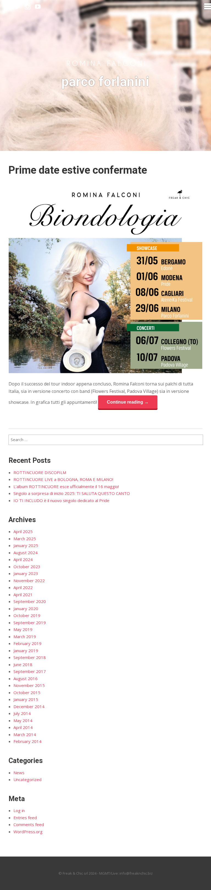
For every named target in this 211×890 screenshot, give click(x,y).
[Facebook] (7, 7)
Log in (19, 810)
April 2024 (23, 559)
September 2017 (29, 671)
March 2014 (24, 734)
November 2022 (29, 580)
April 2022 (23, 587)
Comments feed (28, 824)
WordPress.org (28, 831)
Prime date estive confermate (78, 170)
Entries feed (25, 817)
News (18, 772)
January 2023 (25, 573)
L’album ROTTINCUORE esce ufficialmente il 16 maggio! (66, 486)
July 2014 (22, 713)
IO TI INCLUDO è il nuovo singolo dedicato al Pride (61, 500)
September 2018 (29, 657)
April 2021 (23, 594)
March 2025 (24, 538)
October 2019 (26, 615)
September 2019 (29, 622)
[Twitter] (17, 7)
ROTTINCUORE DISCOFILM (39, 472)
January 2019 (25, 650)
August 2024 (25, 552)
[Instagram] (27, 7)
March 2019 (24, 636)
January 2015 (25, 699)
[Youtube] (38, 7)
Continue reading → (128, 401)
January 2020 (25, 608)
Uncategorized (27, 779)
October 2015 (26, 692)
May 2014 (22, 720)
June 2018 (22, 664)
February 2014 (27, 741)
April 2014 (23, 727)
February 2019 (27, 643)
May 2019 (22, 629)
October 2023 (26, 566)
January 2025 (25, 545)
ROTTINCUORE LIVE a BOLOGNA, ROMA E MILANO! (63, 479)
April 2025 (23, 531)
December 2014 (29, 706)
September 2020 (29, 601)
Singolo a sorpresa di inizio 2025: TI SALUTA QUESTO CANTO (71, 493)
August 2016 (25, 678)
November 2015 (29, 685)
